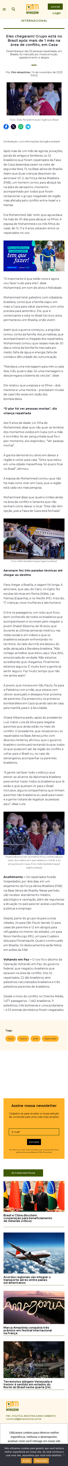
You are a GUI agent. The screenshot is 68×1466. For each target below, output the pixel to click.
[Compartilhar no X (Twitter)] (13, 127)
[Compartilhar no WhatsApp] (21, 127)
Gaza (10, 1038)
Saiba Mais (41, 1460)
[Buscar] (13, 9)
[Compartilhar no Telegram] (28, 127)
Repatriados (50, 1038)
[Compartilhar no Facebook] (6, 127)
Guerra (23, 1038)
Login (57, 13)
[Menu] (4, 8)
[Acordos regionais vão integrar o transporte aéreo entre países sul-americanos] (34, 1273)
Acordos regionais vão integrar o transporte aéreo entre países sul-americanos (27, 1279)
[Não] (63, 1455)
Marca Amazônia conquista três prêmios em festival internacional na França (27, 1330)
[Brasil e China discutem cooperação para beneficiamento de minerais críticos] (34, 1211)
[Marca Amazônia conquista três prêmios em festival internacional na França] (34, 1323)
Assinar (34, 1141)
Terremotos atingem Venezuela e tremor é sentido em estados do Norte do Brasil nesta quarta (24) (27, 1384)
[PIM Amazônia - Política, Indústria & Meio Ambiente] (32, 9)
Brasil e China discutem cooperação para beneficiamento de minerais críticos (27, 1218)
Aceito (26, 1460)
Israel (35, 1038)
